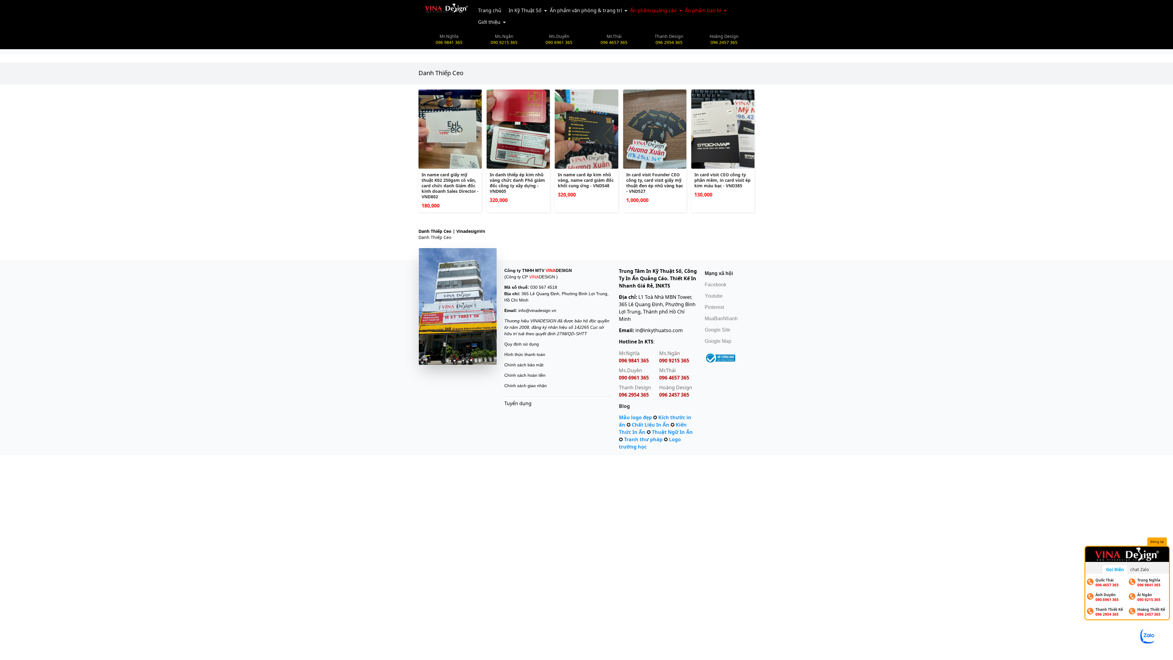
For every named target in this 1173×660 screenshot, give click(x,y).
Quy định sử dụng (521, 344)
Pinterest (714, 307)
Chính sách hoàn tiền (525, 375)
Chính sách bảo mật (523, 364)
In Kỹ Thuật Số (525, 10)
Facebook (715, 284)
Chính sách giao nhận (525, 385)
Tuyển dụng (518, 403)
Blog (624, 406)
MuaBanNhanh (721, 318)
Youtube (714, 296)
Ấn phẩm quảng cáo (653, 10)
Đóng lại (1157, 541)
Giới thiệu (489, 22)
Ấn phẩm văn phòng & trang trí (586, 10)
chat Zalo (1139, 569)
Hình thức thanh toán (524, 354)
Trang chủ (489, 10)
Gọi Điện (1115, 569)
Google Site (717, 329)
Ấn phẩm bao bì (703, 10)
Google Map (718, 341)
